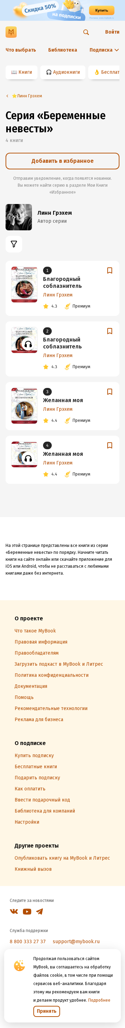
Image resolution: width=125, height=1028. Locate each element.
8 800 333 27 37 (28, 942)
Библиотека (62, 50)
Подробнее (99, 1000)
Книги (25, 72)
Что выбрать (21, 50)
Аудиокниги (66, 72)
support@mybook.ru (76, 942)
